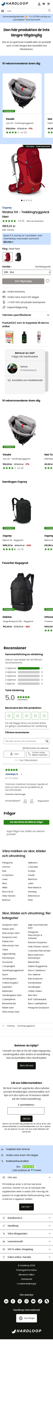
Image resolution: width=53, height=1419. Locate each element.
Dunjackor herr (9, 937)
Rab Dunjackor (35, 979)
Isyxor (5, 975)
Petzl (30, 900)
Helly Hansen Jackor (38, 947)
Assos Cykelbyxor (36, 970)
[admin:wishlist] (47, 281)
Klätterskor (7, 991)
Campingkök (8, 966)
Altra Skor (32, 995)
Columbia (33, 867)
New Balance (34, 888)
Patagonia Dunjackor (38, 1008)
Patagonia (7, 863)
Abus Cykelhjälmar (37, 1004)
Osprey (7, 207)
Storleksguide (43, 267)
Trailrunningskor (10, 983)
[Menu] (2, 11)
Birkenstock (34, 896)
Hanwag (32, 892)
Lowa (4, 879)
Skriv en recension (35, 221)
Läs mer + (8, 242)
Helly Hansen (8, 896)
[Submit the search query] (50, 11)
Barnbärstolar (9, 1004)
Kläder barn (8, 1008)
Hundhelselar (34, 983)
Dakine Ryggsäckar (37, 966)
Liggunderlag (8, 954)
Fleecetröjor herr (10, 946)
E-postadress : (26, 1105)
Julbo (30, 883)
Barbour (6, 900)
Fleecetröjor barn (11, 1012)
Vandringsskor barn (12, 995)
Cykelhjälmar (8, 999)
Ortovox (6, 867)
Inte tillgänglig (23, 281)
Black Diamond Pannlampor (35, 956)
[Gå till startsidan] (4, 1026)
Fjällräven (33, 863)
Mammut (32, 879)
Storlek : (6, 267)
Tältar (5, 950)
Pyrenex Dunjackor (37, 943)
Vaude (31, 875)
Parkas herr (8, 941)
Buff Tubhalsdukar (37, 999)
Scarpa (31, 871)
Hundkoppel (34, 987)
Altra (4, 883)
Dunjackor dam (10, 925)
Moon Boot (7, 892)
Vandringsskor (9, 979)
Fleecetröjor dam (11, 933)
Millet (4, 888)
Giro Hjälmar (34, 975)
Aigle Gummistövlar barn (38, 926)
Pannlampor (8, 958)
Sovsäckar (7, 962)
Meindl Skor (33, 962)
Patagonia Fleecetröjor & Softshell (35, 935)
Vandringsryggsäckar (13, 970)
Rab (4, 871)
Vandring (10, 1026)
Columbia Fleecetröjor (39, 951)
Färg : (11, 249)
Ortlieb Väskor (35, 991)
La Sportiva (7, 875)
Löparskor (7, 987)
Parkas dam (8, 929)
